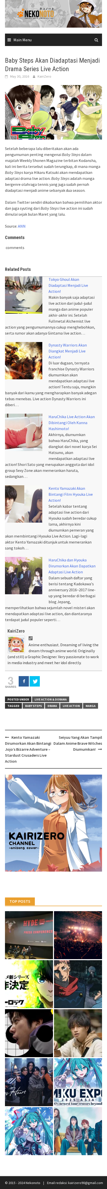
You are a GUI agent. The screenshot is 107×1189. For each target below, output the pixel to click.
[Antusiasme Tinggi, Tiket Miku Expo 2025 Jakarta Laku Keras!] (78, 1082)
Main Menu (22, 39)
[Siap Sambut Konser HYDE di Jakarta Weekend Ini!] (78, 935)
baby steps (33, 706)
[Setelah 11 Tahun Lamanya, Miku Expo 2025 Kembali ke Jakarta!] (29, 1131)
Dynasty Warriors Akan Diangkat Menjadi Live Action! (68, 351)
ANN (22, 226)
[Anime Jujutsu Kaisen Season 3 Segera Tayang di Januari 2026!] (78, 984)
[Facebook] (24, 681)
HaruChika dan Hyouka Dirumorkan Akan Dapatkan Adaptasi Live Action (72, 565)
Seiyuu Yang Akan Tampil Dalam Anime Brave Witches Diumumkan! (78, 743)
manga (91, 706)
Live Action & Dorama (51, 699)
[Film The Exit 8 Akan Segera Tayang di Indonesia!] (29, 1033)
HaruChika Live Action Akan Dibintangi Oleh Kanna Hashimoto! (72, 422)
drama (52, 706)
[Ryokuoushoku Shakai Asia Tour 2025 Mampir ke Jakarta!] (78, 1131)
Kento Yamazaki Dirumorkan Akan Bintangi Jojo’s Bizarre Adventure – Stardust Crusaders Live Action (28, 749)
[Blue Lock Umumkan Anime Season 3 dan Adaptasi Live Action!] (29, 984)
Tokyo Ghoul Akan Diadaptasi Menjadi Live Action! (68, 285)
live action (71, 706)
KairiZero (44, 76)
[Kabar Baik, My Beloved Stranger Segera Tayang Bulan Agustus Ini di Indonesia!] (78, 1033)
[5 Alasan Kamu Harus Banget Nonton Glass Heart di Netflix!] (29, 1082)
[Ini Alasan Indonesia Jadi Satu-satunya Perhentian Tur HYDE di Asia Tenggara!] (29, 935)
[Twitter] (35, 681)
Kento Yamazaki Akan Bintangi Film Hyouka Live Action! (71, 494)
